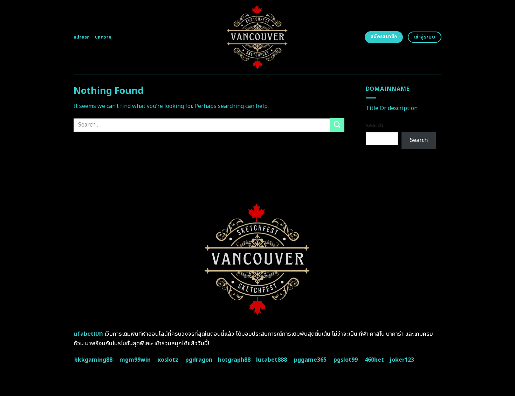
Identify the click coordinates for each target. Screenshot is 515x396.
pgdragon (198, 360)
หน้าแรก (82, 37)
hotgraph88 (234, 360)
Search (374, 125)
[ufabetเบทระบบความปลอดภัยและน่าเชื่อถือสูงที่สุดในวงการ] (258, 37)
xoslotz (168, 360)
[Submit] (337, 125)
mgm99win (135, 360)
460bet (374, 360)
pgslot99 (346, 360)
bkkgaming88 (93, 360)
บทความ (103, 37)
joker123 (402, 360)
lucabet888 (271, 360)
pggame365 (310, 360)
